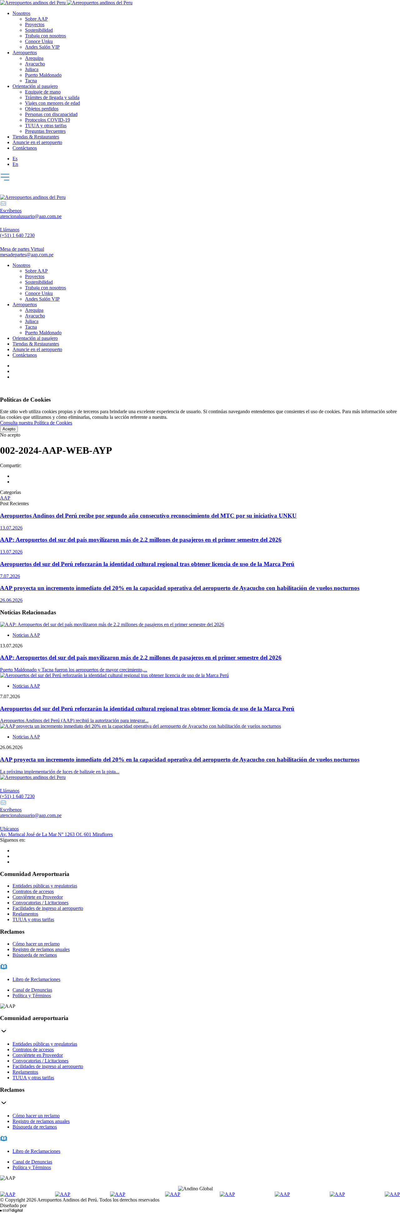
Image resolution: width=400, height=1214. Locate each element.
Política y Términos (31, 995)
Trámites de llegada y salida (52, 97)
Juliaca (31, 69)
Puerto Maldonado (43, 75)
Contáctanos (24, 148)
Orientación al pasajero (35, 86)
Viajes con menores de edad (52, 103)
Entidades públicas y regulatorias (44, 885)
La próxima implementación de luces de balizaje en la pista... (59, 771)
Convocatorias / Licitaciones (40, 902)
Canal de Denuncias (32, 990)
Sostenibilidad (39, 30)
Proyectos (34, 24)
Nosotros (21, 13)
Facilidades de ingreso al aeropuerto (47, 908)
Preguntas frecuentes (45, 131)
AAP (5, 498)
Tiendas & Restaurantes (35, 136)
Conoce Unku (39, 41)
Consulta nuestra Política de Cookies (36, 422)
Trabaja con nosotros (45, 35)
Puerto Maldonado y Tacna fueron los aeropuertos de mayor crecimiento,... (73, 669)
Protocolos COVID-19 (47, 120)
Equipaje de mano (43, 91)
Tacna (31, 80)
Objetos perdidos (41, 108)
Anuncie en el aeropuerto (37, 142)
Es (15, 158)
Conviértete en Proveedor (37, 897)
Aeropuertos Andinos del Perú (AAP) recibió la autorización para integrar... (74, 720)
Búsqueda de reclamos (34, 955)
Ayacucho (35, 63)
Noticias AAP (26, 635)
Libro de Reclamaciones (36, 979)
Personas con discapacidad (51, 114)
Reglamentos (25, 914)
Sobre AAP (36, 19)
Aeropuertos (24, 52)
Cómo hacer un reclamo (36, 943)
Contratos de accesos (33, 891)
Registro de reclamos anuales (41, 949)
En (15, 164)
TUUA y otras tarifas (46, 125)
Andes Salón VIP (42, 47)
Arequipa (34, 58)
